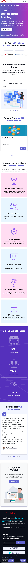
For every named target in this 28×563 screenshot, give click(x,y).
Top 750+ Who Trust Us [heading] (14, 44)
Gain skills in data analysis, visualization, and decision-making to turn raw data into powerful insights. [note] (13, 85)
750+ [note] (14, 392)
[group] (9, 54)
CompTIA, (8, 520)
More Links (5, 534)
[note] (14, 124)
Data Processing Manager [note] (12, 448)
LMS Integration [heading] (14, 315)
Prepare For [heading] (14, 119)
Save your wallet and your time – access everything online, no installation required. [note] (14, 293)
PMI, (15, 520)
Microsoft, (17, 518)
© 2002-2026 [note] (14, 527)
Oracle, (22, 518)
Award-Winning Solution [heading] (14, 188)
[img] (14, 130)
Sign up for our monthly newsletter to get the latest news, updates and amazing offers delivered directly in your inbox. (13, 538)
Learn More (9, 557)
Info (17, 148)
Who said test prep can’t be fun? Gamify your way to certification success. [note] (14, 267)
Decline (4, 560)
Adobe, (21, 520)
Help (24, 560)
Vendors (10, 5)
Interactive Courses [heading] (14, 214)
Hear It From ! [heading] (14, 408)
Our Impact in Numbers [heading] (14, 331)
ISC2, (18, 520)
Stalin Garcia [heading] (9, 447)
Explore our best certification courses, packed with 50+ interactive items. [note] (14, 217)
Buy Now (23, 148)
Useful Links (6, 532)
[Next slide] (26, 54)
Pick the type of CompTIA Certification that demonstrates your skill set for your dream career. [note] (14, 72)
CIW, (12, 520)
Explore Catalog (6, 29)
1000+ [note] (14, 370)
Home (3, 5)
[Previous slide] (2, 54)
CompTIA (16, 5)
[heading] (14, 14)
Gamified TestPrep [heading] (14, 264)
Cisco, (3, 520)
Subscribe (20, 542)
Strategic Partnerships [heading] (14, 395)
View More (14, 155)
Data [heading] (4, 81)
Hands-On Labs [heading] (14, 239)
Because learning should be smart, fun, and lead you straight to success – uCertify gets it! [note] (14, 170)
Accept (11, 560)
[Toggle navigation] (26, 1)
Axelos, (4, 521)
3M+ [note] (14, 349)
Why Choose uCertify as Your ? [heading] (14, 164)
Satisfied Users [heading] (14, 352)
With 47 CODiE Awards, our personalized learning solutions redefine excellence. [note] (14, 192)
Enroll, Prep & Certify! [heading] (14, 468)
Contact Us (14, 481)
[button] (10, 110)
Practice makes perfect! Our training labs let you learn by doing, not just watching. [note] (14, 242)
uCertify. (12, 527)
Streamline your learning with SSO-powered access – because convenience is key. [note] (14, 318)
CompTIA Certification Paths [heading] (14, 65)
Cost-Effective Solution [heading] (14, 290)
